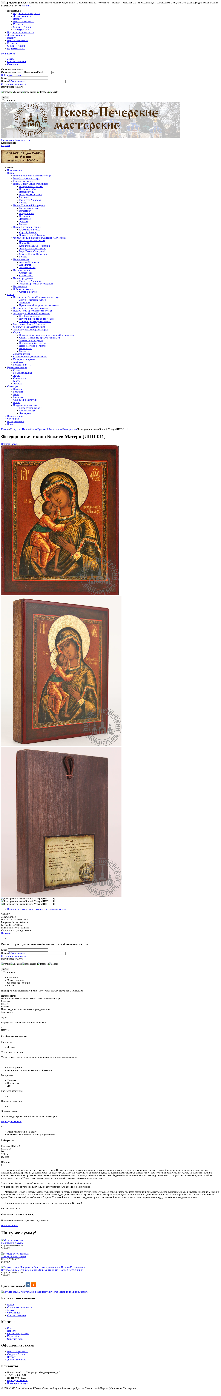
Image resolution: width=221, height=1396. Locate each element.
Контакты (18, 24)
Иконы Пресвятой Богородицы (29, 205)
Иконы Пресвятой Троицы (27, 227)
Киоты (16, 381)
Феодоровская (69, 429)
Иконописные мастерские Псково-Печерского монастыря (36, 909)
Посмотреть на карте (18, 1383)
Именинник (25, 348)
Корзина (5, 145)
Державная (25, 219)
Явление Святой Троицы (32, 235)
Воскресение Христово (31, 186)
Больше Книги (22, 364)
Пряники (18, 389)
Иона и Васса (26, 243)
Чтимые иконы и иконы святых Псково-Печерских (39, 237)
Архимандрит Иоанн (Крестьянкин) (31, 313)
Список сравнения (16, 61)
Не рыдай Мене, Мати (30, 194)
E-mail (4, 78)
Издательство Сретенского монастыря (32, 310)
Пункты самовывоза (23, 21)
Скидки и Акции (22, 27)
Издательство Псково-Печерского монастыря (36, 297)
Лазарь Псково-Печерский (32, 248)
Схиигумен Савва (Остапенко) (29, 327)
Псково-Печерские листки (32, 345)
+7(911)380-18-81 (22, 29)
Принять (26, 5)
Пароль (5, 81)
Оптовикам (13, 418)
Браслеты (18, 391)
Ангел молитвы (27, 267)
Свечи (16, 370)
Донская (23, 221)
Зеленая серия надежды (31, 340)
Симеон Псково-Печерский (33, 254)
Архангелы (25, 264)
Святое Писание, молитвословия (30, 356)
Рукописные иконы (23, 181)
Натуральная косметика (25, 405)
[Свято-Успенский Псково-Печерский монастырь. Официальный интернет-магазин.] (90, 137)
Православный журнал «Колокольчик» (39, 305)
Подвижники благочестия (32, 343)
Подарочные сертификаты (26, 13)
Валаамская (25, 210)
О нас (10, 1328)
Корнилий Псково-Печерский (34, 246)
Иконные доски (15, 416)
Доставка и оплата (22, 16)
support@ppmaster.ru (11, 1121)
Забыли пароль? (17, 81)
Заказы (10, 58)
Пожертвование (15, 421)
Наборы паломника (23, 289)
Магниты (18, 397)
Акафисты (24, 302)
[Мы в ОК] (33, 1286)
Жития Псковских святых (32, 300)
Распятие (24, 197)
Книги (10, 294)
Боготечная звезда (28, 208)
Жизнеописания (21, 354)
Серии (16, 332)
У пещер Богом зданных (13, 1256)
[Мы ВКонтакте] (28, 1286)
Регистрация (14, 75)
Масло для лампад (22, 373)
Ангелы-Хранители (29, 262)
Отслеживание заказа (12, 72)
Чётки (16, 394)
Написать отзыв (9, 444)
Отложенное (13, 64)
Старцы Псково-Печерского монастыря (39, 337)
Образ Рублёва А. (28, 232)
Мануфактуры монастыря (26, 178)
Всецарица (24, 216)
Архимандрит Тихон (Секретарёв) (30, 329)
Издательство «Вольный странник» (31, 308)
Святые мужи (26, 273)
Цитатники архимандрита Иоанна (36, 318)
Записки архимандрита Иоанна (35, 321)
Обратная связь (15, 1339)
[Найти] (30, 149)
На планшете (20, 286)
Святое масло (20, 378)
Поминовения (14, 170)
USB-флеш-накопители (25, 400)
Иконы (10, 173)
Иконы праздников (23, 278)
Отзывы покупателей (18, 1333)
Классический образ (29, 229)
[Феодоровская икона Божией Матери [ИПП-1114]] (60, 594)
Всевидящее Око (27, 189)
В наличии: (7, 927)
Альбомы (18, 362)
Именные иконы (21, 270)
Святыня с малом (28, 291)
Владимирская (26, 213)
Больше (24, 202)
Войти (4, 75)
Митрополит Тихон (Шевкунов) (29, 324)
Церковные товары (17, 367)
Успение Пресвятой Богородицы (36, 283)
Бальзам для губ (27, 410)
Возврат (17, 19)
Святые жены (26, 275)
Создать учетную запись (13, 84)
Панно (16, 402)
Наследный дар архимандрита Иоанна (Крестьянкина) (47, 335)
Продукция (15, 429)
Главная (5, 429)
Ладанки (17, 383)
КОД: (4, 925)
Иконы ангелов (21, 259)
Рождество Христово (30, 200)
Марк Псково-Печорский (32, 251)
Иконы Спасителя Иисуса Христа (30, 183)
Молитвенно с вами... (12, 1243)
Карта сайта (13, 1336)
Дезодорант (25, 413)
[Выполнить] (53, 72)
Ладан (16, 375)
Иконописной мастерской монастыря (32, 175)
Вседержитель (26, 192)
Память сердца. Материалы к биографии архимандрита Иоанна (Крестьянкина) (42, 1270)
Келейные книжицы (29, 316)
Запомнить (9, 100)
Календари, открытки (24, 359)
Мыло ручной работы (30, 408)
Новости (11, 424)
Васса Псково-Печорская (32, 240)
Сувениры (12, 386)
